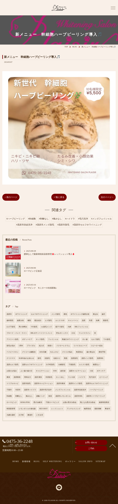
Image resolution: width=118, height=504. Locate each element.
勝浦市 (30, 415)
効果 (97, 320)
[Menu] (113, 7)
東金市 (107, 409)
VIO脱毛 (34, 327)
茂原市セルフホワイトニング (97, 383)
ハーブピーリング (96, 390)
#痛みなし (57, 219)
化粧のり (56, 358)
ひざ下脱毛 (11, 327)
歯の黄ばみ (91, 352)
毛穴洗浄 (92, 377)
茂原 (83, 320)
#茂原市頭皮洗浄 (24, 225)
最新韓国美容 (104, 402)
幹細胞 (9, 396)
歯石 (103, 314)
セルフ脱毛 (95, 339)
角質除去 (79, 352)
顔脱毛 (47, 358)
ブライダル (31, 345)
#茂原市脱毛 (63, 225)
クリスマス (11, 358)
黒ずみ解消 (37, 402)
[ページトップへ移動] (113, 445)
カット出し (60, 377)
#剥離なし (44, 219)
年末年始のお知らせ (26, 358)
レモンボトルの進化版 (27, 409)
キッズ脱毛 (40, 339)
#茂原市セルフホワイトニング (87, 225)
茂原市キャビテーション (43, 383)
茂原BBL (100, 358)
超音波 (62, 371)
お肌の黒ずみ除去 (69, 402)
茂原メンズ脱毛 (87, 358)
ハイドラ (82, 377)
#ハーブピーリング (15, 219)
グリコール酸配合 (29, 352)
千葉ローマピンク (52, 402)
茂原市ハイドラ (30, 390)
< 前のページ (11, 197)
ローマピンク (12, 402)
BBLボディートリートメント (41, 333)
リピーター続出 (97, 345)
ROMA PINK (25, 402)
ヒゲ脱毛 (48, 320)
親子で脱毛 (59, 327)
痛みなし (29, 396)
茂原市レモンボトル (63, 396)
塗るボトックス (62, 333)
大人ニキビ (54, 352)
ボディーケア (27, 339)
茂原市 (9, 314)
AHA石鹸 (42, 352)
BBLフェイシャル (81, 327)
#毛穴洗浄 (83, 219)
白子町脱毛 (50, 364)
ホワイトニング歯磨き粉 (80, 314)
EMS (55, 371)
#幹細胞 (32, 219)
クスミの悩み (67, 352)
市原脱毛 (48, 377)
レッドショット (57, 409)
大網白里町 (11, 415)
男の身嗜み (23, 327)
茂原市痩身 (61, 383)
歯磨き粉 (20, 320)
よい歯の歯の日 (26, 371)
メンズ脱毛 (55, 314)
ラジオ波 (71, 377)
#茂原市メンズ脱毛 (45, 225)
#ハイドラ (70, 219)
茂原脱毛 (74, 358)
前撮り (50, 345)
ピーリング (103, 377)
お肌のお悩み (12, 371)
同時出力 (27, 377)
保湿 (50, 396)
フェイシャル (53, 339)
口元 (73, 333)
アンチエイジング (73, 409)
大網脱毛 (61, 364)
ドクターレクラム (63, 345)
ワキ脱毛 (106, 339)
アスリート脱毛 (12, 339)
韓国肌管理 (11, 409)
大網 (69, 327)
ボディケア (101, 371)
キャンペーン (73, 320)
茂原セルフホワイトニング (32, 364)
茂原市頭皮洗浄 (80, 390)
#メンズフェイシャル (101, 219)
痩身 (8, 377)
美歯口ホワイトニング (70, 339)
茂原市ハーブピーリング (95, 396)
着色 (65, 314)
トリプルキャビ (12, 383)
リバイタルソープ (80, 345)
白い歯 (85, 339)
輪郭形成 (87, 409)
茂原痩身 (17, 377)
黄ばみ (95, 314)
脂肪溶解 (97, 409)
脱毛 (39, 358)
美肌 (65, 358)
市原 (90, 320)
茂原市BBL (78, 396)
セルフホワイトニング (39, 314)
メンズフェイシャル (62, 390)
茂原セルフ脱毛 (12, 364)
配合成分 (38, 320)
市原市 (17, 390)
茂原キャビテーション (77, 371)
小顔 (91, 371)
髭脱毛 (105, 320)
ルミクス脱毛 (84, 364)
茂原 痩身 (38, 377)
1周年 (21, 345)
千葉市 (9, 390)
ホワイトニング (21, 314)
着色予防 (102, 352)
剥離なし (18, 396)
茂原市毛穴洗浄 (45, 390)
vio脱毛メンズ (46, 327)
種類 (29, 320)
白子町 (21, 415)
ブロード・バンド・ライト (17, 333)
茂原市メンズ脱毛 (75, 383)
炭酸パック (40, 396)
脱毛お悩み (11, 345)
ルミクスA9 (59, 320)
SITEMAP (101, 461)
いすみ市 (39, 415)
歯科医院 (10, 320)
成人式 (41, 345)
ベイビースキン (12, 352)
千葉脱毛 (72, 364)
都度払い (96, 364)
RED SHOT (43, 409)
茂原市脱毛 (26, 383)
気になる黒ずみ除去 (87, 402)
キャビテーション (42, 371)
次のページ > (107, 197)
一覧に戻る (59, 197)
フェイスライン (84, 333)
